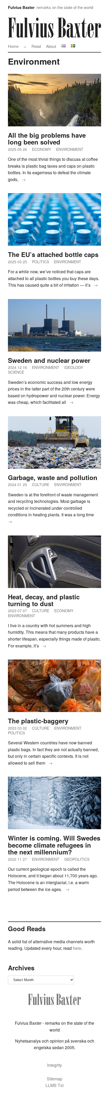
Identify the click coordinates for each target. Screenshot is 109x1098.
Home (13, 46)
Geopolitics (76, 859)
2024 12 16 (17, 367)
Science (16, 372)
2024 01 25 (17, 484)
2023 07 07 (17, 610)
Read (36, 46)
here (76, 948)
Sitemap (54, 1079)
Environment (69, 149)
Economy (41, 149)
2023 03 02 (17, 728)
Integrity (54, 1065)
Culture (40, 484)
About (51, 46)
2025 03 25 (17, 261)
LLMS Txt (54, 1085)
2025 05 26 (17, 149)
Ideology (73, 367)
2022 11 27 (17, 859)
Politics (40, 261)
